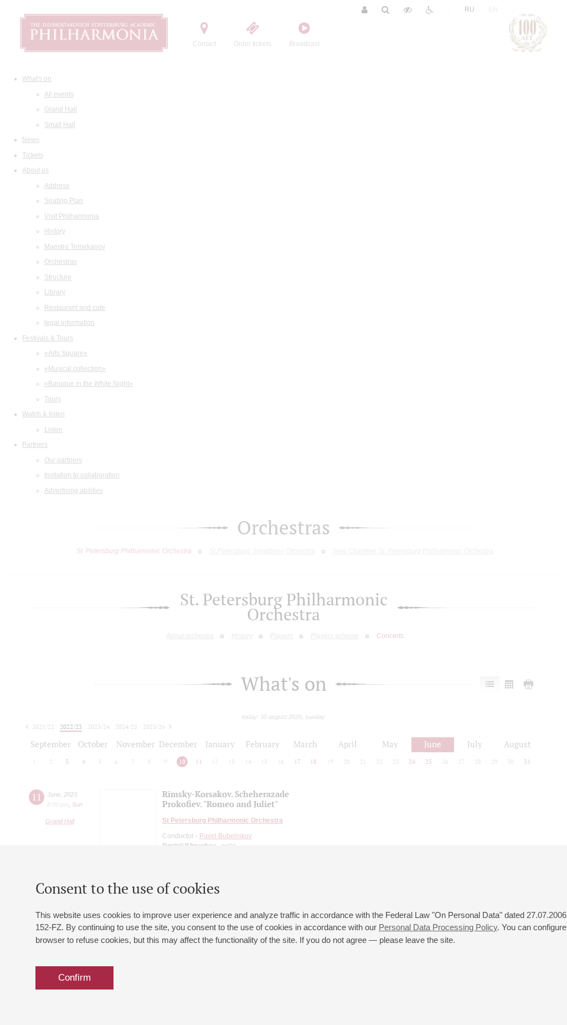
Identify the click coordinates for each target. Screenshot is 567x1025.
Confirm (74, 977)
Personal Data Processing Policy (438, 927)
